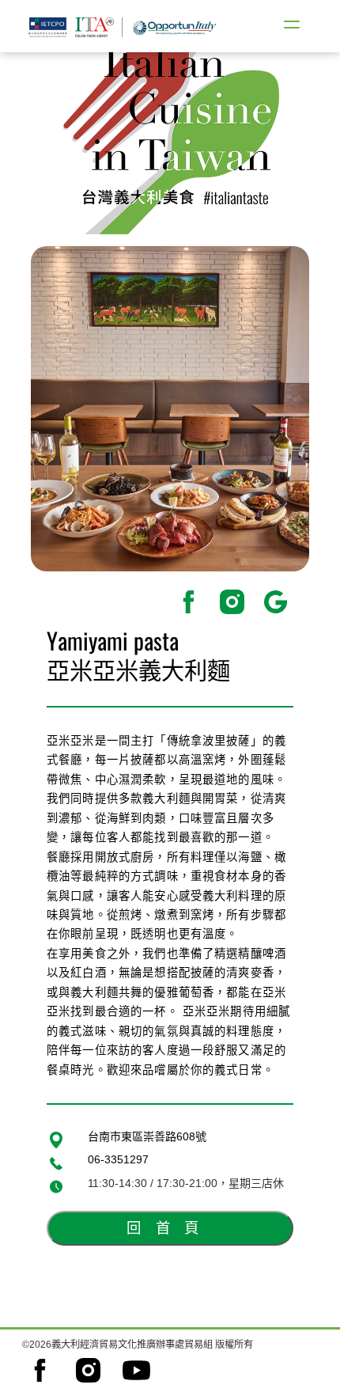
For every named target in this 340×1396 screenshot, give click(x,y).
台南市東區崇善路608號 (147, 1136)
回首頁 (170, 1228)
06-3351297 (118, 1159)
